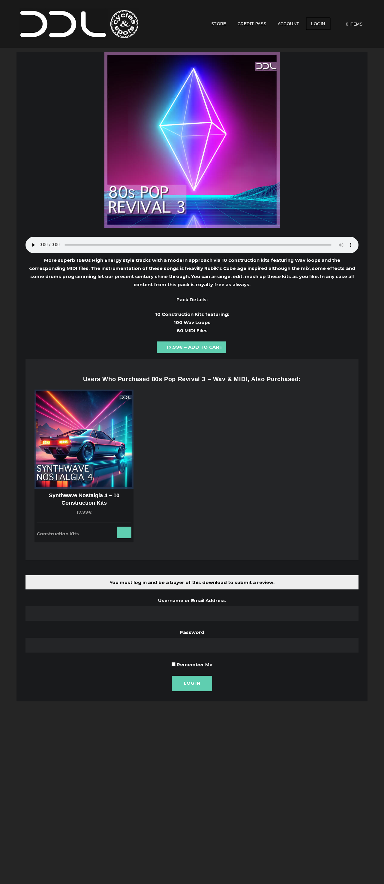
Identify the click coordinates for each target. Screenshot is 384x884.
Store (218, 23)
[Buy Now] (113, 530)
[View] (105, 530)
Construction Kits (58, 534)
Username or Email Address (192, 600)
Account (288, 23)
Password (192, 632)
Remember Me (194, 664)
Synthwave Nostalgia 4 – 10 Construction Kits (84, 499)
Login (318, 23)
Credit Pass (252, 23)
